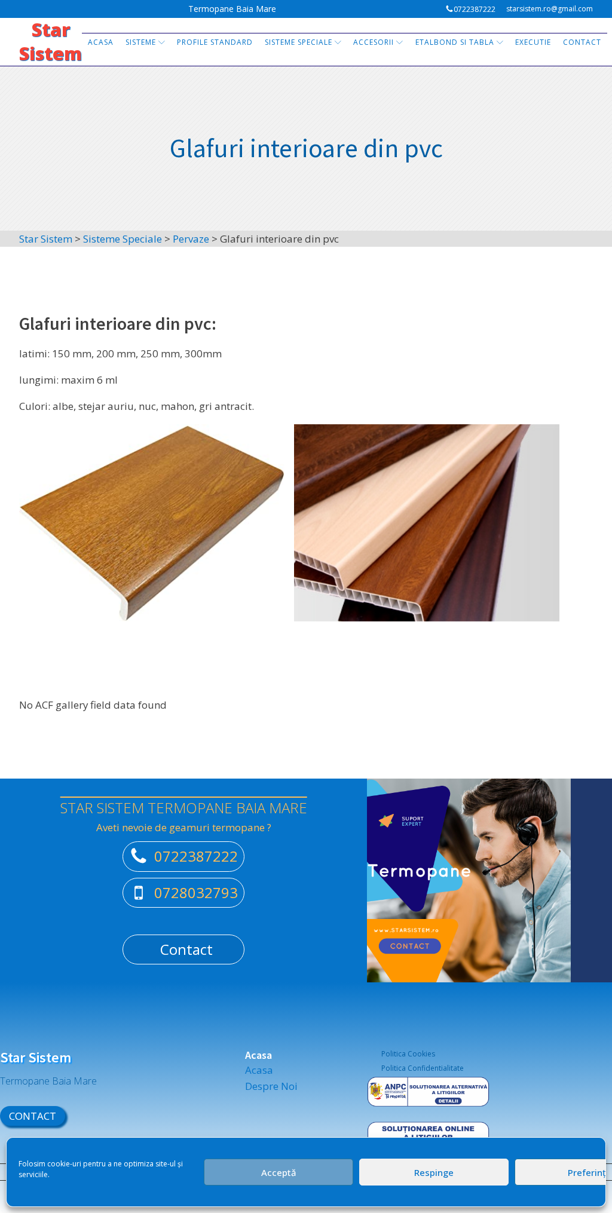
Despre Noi (271, 1086)
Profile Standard (215, 42)
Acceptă (278, 1172)
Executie (533, 42)
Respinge (434, 1172)
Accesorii (373, 42)
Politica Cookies (408, 1054)
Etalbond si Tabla (454, 42)
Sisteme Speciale (298, 42)
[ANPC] (428, 1099)
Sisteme (141, 42)
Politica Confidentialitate (422, 1068)
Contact (582, 42)
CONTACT (32, 1116)
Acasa (101, 42)
